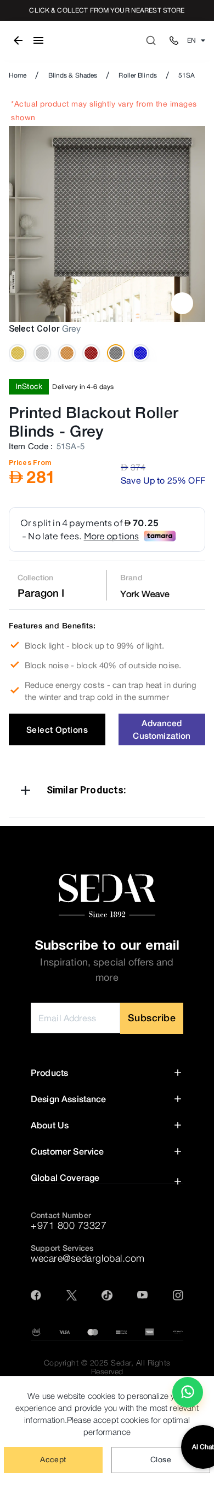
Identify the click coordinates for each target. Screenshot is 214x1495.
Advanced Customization (161, 729)
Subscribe (152, 1017)
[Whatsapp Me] (187, 1396)
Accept (53, 1459)
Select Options (57, 729)
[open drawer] (38, 40)
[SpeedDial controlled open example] (182, 303)
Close (160, 1459)
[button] (107, 792)
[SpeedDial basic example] (187, 1392)
